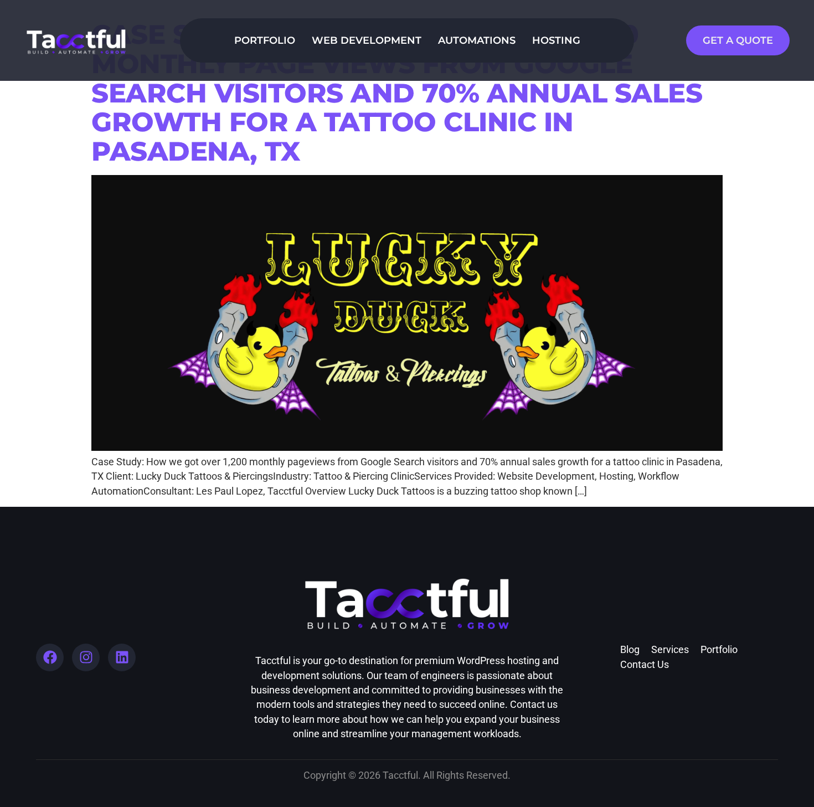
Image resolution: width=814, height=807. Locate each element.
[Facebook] (50, 657)
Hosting (556, 40)
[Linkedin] (122, 657)
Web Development (366, 40)
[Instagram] (86, 657)
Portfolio (264, 40)
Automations (477, 40)
